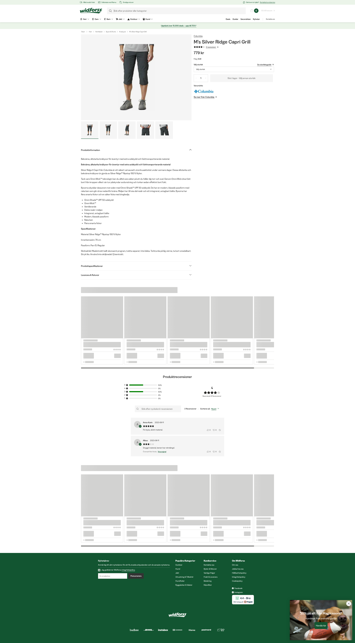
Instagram (238, 592)
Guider (235, 19)
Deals (228, 19)
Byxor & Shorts (111, 32)
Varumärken (245, 19)
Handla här (321, 625)
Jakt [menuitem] (120, 19)
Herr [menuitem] (85, 19)
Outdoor (178, 565)
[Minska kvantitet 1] (196, 78)
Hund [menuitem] (147, 19)
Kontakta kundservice (267, 2)
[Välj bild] (89, 130)
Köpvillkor (208, 585)
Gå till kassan (266, 10)
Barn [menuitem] (109, 19)
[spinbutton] (200, 78)
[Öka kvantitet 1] (205, 78)
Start (83, 32)
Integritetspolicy (238, 577)
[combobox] (234, 69)
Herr (90, 32)
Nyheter (256, 19)
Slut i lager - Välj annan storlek (241, 78)
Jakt (177, 573)
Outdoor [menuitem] (133, 19)
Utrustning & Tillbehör (184, 577)
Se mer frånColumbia (204, 97)
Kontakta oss (270, 19)
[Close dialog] (348, 603)
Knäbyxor (122, 32)
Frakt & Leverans (210, 577)
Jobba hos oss (238, 569)
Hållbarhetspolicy (239, 573)
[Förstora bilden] (136, 77)
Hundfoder (180, 581)
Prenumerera (135, 576)
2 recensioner (211, 47)
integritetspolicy (128, 570)
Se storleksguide (264, 64)
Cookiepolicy (237, 581)
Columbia (198, 36)
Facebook (238, 588)
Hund (177, 569)
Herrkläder (99, 32)
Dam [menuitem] (97, 19)
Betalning (207, 581)
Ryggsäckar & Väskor (183, 585)
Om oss (235, 565)
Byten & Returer (210, 569)
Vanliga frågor (209, 573)
